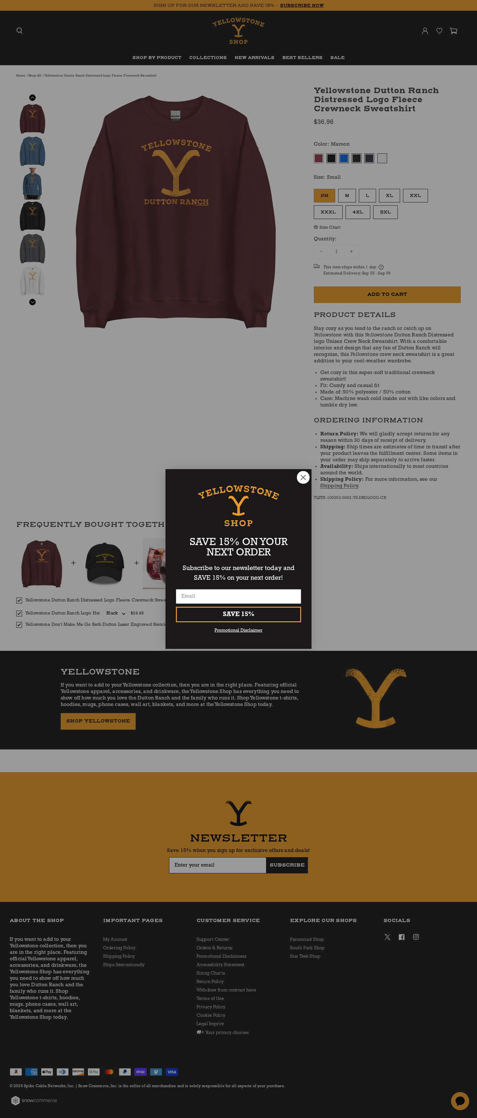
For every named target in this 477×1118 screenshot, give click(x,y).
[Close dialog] (303, 477)
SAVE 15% (238, 614)
